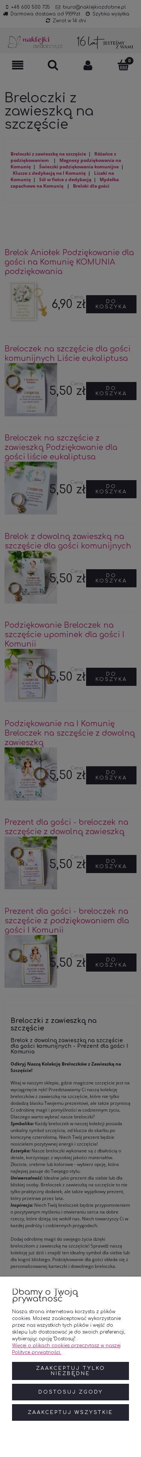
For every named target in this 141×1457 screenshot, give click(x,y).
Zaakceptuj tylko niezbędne (70, 1371)
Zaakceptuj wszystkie (70, 1412)
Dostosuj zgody (70, 1392)
